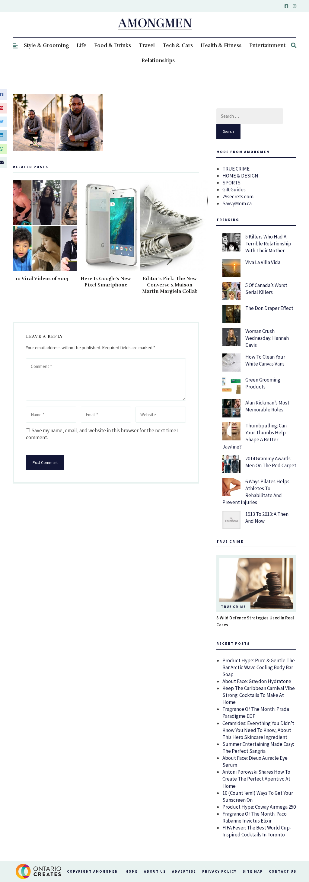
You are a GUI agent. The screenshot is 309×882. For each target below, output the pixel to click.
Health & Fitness (221, 45)
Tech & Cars (178, 45)
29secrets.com (237, 196)
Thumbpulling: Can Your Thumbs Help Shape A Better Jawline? (254, 436)
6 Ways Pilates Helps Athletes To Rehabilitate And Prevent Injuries (255, 492)
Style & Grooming (46, 45)
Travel (147, 45)
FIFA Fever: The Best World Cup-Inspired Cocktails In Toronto (256, 831)
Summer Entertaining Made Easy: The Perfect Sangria (258, 747)
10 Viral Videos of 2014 (42, 279)
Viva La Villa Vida (262, 262)
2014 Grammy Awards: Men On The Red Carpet (270, 462)
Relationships (158, 60)
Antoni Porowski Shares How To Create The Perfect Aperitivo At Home (256, 779)
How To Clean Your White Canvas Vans (265, 360)
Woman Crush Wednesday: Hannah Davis (267, 338)
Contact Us (282, 871)
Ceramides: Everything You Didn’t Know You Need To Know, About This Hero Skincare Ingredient (258, 730)
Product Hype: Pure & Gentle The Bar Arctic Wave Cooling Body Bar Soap (258, 667)
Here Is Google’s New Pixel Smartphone (106, 282)
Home (132, 871)
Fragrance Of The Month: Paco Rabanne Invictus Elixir (254, 817)
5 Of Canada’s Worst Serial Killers (266, 289)
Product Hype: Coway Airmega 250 (259, 807)
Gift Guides (234, 189)
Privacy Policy (219, 871)
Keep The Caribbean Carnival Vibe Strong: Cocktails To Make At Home (258, 695)
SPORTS (231, 182)
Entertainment (267, 45)
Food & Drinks (112, 45)
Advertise (184, 871)
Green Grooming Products (262, 383)
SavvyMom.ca (237, 203)
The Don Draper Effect (269, 308)
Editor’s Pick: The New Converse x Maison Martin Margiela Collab (170, 285)
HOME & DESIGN (240, 175)
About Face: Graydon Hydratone (256, 681)
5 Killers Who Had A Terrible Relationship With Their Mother (268, 243)
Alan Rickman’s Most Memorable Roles (267, 406)
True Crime (233, 607)
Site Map (253, 871)
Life (81, 45)
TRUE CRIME (236, 168)
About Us (155, 871)
